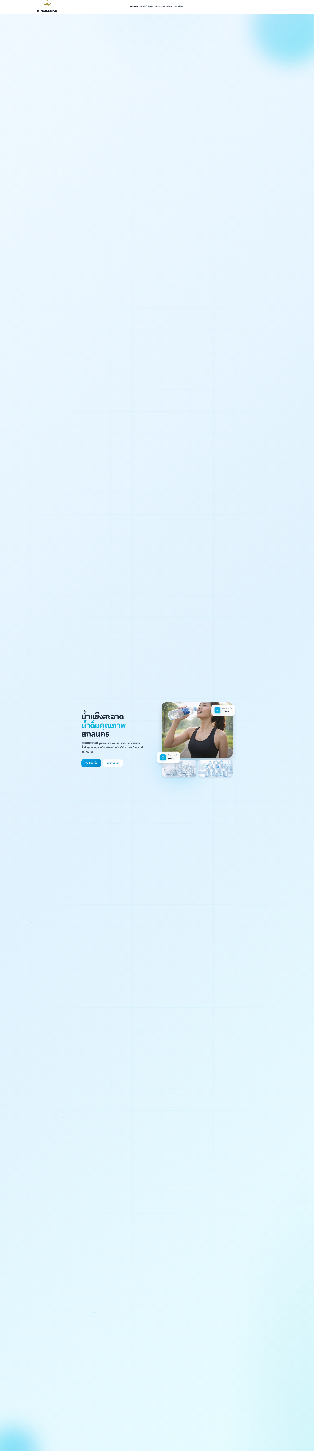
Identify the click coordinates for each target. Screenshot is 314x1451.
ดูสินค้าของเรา (113, 763)
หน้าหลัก (134, 6)
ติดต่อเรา (179, 6)
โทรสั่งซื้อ (93, 763)
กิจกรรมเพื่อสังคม (163, 6)
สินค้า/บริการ (146, 6)
